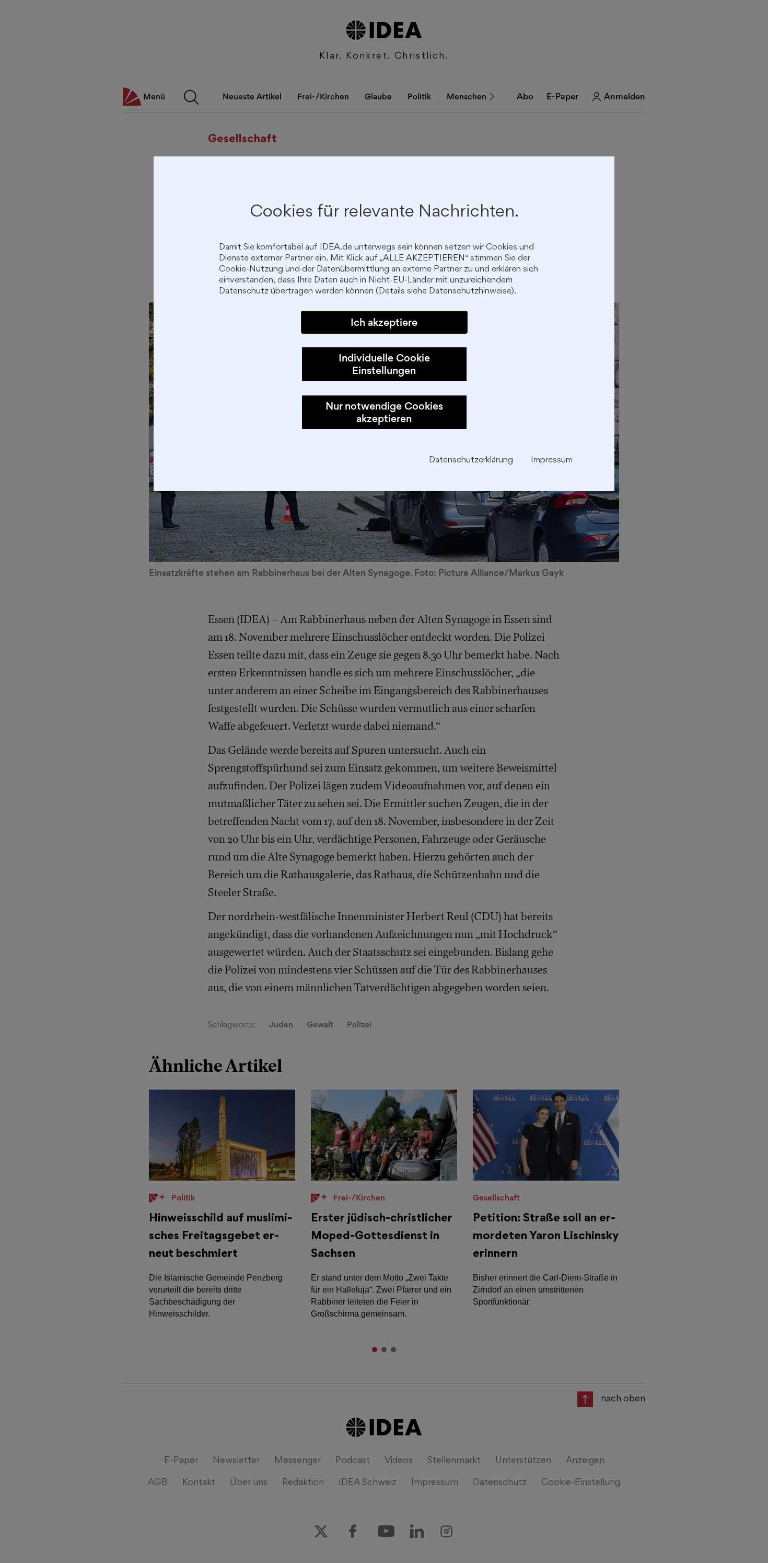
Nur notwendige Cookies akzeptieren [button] (384, 412)
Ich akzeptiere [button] (384, 322)
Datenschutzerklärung (471, 461)
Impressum (552, 461)
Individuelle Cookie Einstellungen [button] (384, 364)
